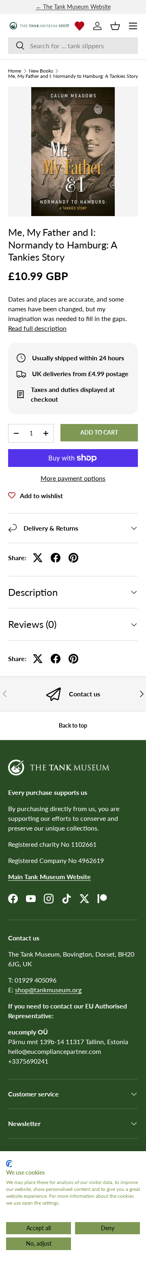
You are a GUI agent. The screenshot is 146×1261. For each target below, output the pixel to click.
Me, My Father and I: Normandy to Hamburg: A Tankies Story (73, 76)
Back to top (73, 725)
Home (14, 71)
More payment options (73, 478)
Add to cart (99, 432)
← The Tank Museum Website (73, 6)
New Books (41, 71)
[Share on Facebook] (55, 558)
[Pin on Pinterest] (73, 558)
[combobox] (73, 45)
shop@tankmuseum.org (48, 989)
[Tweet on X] (38, 558)
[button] (115, 26)
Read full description (37, 328)
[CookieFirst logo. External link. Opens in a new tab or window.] (9, 1163)
